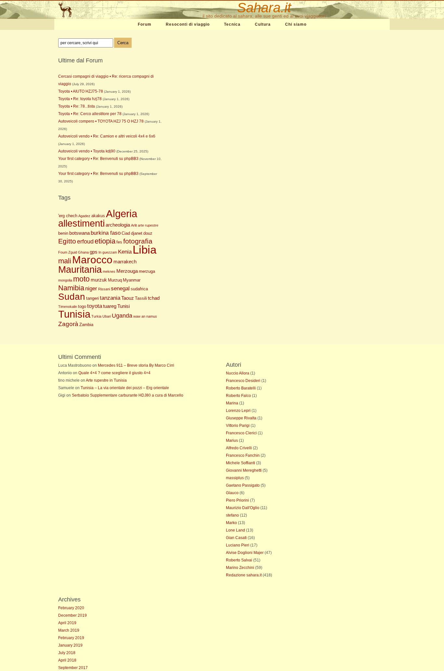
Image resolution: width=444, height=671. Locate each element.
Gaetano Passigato (243, 485)
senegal (120, 288)
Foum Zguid (67, 252)
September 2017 (73, 667)
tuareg (109, 306)
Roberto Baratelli (241, 388)
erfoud (85, 241)
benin (63, 233)
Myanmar (131, 280)
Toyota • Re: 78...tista (76, 106)
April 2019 (67, 623)
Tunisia (74, 314)
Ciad (126, 233)
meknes (109, 271)
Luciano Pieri (237, 545)
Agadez (84, 216)
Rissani (104, 289)
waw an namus (145, 316)
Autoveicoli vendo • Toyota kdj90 (86, 151)
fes (119, 242)
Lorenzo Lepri (238, 410)
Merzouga (127, 271)
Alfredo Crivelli (239, 448)
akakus (98, 215)
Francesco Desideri (243, 380)
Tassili (141, 298)
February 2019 (71, 638)
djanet (136, 233)
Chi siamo (296, 24)
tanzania (110, 298)
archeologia (118, 225)
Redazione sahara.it (244, 575)
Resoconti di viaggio (188, 24)
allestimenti (81, 223)
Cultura (263, 24)
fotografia (137, 241)
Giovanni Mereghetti (244, 470)
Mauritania (80, 269)
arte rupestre (148, 225)
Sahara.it (264, 7)
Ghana (83, 252)
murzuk (99, 280)
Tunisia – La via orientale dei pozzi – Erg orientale (125, 388)
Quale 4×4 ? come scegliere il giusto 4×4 (114, 373)
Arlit (134, 225)
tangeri (92, 298)
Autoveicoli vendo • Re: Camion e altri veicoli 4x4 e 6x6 (106, 136)
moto (81, 279)
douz (147, 233)
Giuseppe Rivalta (241, 418)
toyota (94, 306)
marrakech (125, 261)
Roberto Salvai (239, 560)
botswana (79, 233)
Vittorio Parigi (238, 425)
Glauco (232, 493)
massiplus (235, 478)
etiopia (105, 241)
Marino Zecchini (240, 567)
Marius (232, 440)
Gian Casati (236, 537)
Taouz (127, 298)
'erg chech (67, 215)
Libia (144, 249)
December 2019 (72, 615)
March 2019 (68, 630)
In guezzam (107, 252)
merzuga (147, 271)
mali (64, 261)
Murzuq (115, 280)
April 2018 (67, 660)
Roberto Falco (238, 395)
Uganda (122, 315)
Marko (231, 522)
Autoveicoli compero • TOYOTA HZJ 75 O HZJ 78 (101, 121)
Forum (144, 24)
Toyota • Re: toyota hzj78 (80, 99)
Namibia (71, 288)
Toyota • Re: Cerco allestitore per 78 (90, 114)
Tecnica (232, 24)
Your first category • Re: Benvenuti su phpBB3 (98, 158)
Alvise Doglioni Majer (245, 552)
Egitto (67, 241)
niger (91, 288)
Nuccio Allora (237, 373)
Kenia (125, 252)
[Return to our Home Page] (96, 10)
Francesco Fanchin (243, 455)
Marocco (92, 260)
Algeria (121, 213)
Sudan (71, 297)
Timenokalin (67, 307)
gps (94, 252)
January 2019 (70, 645)
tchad (154, 298)
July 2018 (66, 653)
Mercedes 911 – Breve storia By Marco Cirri (136, 365)
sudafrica (139, 288)
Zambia (86, 324)
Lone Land (235, 530)
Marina (232, 403)
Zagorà (68, 323)
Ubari (106, 316)
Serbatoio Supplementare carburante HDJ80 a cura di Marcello (127, 395)
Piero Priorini (237, 500)
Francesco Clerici (241, 433)
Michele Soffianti (240, 463)
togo (82, 306)
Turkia (96, 316)
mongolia (65, 280)
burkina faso (106, 233)
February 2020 (71, 608)
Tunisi (123, 306)
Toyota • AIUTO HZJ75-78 (80, 91)
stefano (232, 515)
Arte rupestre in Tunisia (106, 380)
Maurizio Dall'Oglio (242, 508)
